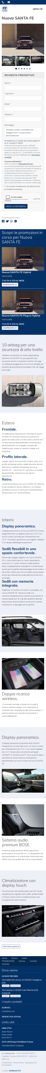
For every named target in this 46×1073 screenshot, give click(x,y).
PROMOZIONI (8, 961)
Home (4, 958)
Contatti (33, 961)
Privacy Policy (18, 1063)
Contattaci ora (8, 1011)
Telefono (8, 114)
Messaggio (9, 125)
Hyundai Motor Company (13, 1045)
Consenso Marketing (13, 161)
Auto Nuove (7, 1031)
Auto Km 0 (6, 1037)
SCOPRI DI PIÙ (9, 284)
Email (7, 104)
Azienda (5, 964)
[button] (38, 9)
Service (22, 961)
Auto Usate (7, 1034)
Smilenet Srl (15, 1070)
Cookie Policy (7, 1063)
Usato (24, 958)
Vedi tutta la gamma (11, 946)
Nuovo (14, 958)
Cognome (9, 93)
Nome (7, 83)
